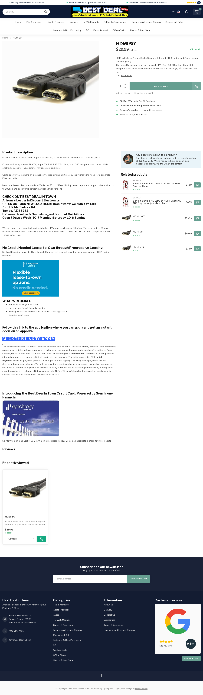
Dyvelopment (141, 688)
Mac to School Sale (140, 30)
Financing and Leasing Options (119, 630)
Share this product (142, 93)
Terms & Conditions (114, 625)
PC (87, 30)
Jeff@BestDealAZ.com (20, 639)
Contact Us (109, 614)
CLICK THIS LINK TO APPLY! (28, 339)
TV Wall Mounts (90, 22)
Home (18, 22)
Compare (12, 539)
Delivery (108, 609)
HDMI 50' (17, 37)
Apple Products (56, 22)
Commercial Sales (174, 22)
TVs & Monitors (34, 22)
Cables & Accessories (115, 22)
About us (108, 604)
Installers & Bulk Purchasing (67, 30)
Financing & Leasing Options (146, 22)
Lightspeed (108, 688)
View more (188, 658)
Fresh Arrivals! (100, 30)
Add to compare (123, 93)
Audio (73, 22)
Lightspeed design (123, 688)
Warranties (109, 619)
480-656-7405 (145, 160)
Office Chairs (119, 30)
